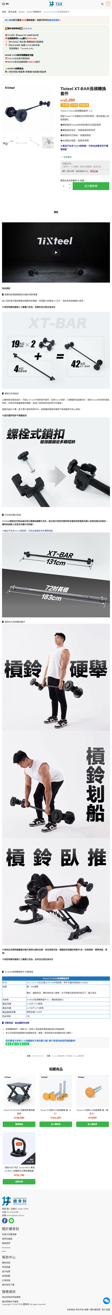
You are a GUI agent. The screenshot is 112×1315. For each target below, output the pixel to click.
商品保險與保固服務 (11, 1297)
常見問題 (6, 1267)
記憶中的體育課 (9, 1234)
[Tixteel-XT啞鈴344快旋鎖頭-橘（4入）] (55, 1091)
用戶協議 (106, 1309)
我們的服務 (7, 1239)
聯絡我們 (6, 1243)
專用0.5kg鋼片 (20, 38)
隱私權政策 (95, 1309)
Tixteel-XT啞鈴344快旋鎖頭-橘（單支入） (92, 1111)
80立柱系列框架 (19, 58)
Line (4, 1251)
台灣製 (74, 105)
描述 (56, 212)
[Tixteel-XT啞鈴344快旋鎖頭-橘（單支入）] (92, 1091)
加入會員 (9, 20)
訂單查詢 (6, 1280)
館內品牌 (12, 12)
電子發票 (6, 1271)
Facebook (6, 1247)
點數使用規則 (53, 20)
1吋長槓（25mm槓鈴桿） (75, 1056)
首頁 (4, 12)
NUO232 (13, 42)
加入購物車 (91, 186)
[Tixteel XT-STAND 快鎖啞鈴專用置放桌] (19, 1091)
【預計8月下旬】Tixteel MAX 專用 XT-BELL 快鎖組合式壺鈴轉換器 (19, 1169)
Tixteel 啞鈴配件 (34, 12)
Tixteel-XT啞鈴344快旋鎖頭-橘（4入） (55, 1111)
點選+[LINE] (26, 45)
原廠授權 (84, 105)
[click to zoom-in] (28, 109)
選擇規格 (19, 1124)
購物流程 (6, 1263)
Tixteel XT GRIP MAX (27, 35)
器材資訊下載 (8, 1285)
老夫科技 (80, 1309)
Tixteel (21, 12)
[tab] (56, 210)
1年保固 (65, 105)
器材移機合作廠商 (10, 1301)
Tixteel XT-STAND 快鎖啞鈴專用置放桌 (19, 1111)
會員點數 (6, 1276)
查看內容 (19, 1182)
